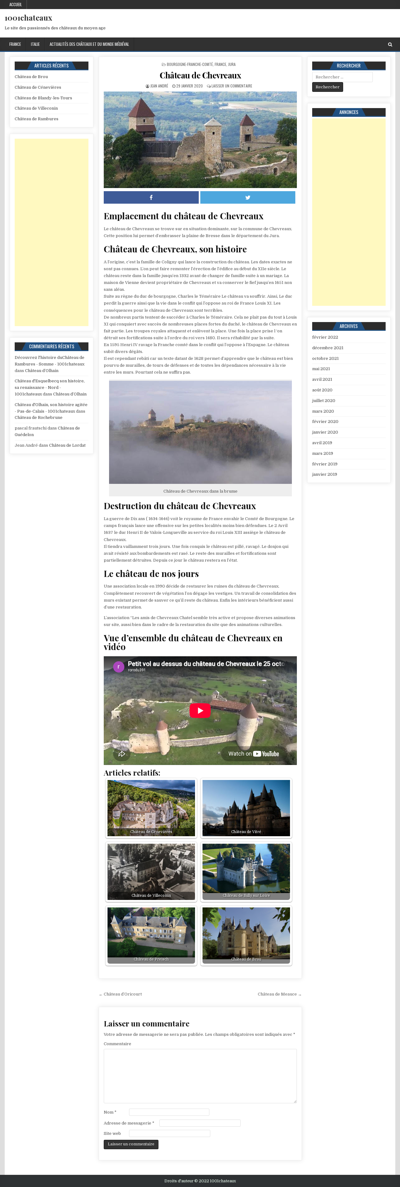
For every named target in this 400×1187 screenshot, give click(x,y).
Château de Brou (31, 76)
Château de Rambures (36, 119)
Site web (112, 1133)
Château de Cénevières (38, 87)
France (15, 44)
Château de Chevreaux (200, 75)
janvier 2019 (324, 474)
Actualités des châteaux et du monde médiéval (89, 44)
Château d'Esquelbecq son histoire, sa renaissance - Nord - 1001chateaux (50, 387)
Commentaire (117, 1043)
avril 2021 (322, 379)
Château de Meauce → (280, 994)
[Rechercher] (390, 44)
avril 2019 (322, 442)
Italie (35, 44)
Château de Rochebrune (38, 417)
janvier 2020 (325, 432)
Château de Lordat (67, 445)
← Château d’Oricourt (120, 994)
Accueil (15, 4)
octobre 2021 (325, 358)
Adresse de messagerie (129, 1123)
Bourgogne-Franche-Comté (190, 64)
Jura (232, 64)
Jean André (159, 85)
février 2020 (325, 421)
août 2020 (322, 390)
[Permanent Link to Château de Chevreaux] (200, 140)
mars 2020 (323, 411)
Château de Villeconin (36, 108)
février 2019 (325, 464)
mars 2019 (322, 453)
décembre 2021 (327, 347)
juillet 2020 (323, 400)
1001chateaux (28, 17)
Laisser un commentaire (232, 85)
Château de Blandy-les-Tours (43, 98)
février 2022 (325, 337)
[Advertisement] (51, 232)
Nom (110, 1112)
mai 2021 (321, 368)
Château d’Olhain (41, 370)
